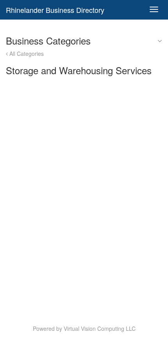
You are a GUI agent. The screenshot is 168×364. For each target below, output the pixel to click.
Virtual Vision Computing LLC (100, 328)
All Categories (26, 53)
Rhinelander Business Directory (55, 10)
